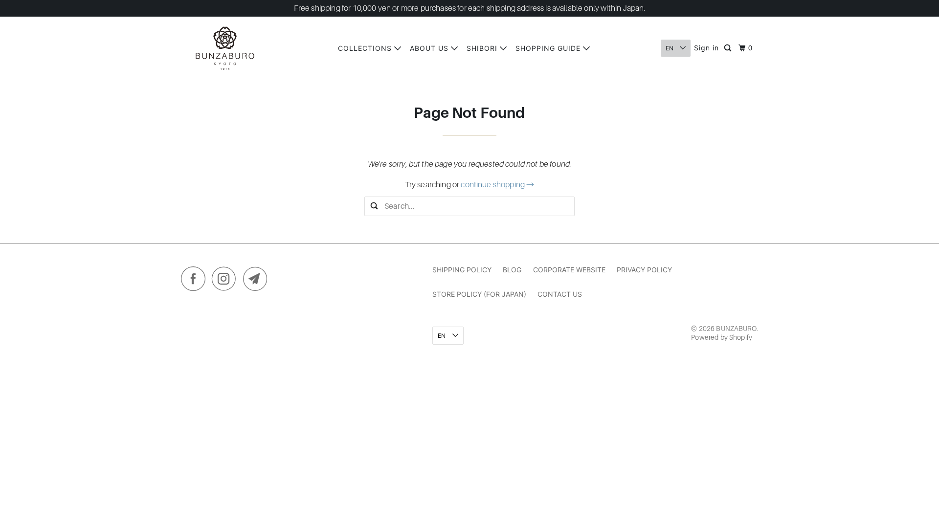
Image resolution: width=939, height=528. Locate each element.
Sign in (706, 48)
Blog (512, 269)
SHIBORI (483, 48)
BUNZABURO (736, 328)
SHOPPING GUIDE (549, 48)
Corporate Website (569, 269)
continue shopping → (497, 184)
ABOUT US (430, 48)
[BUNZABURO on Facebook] (195, 281)
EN (670, 48)
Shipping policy (462, 269)
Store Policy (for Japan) (479, 294)
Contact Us (559, 294)
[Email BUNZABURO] (257, 281)
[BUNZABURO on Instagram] (226, 281)
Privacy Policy (644, 269)
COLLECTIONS (366, 48)
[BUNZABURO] (225, 48)
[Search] (728, 48)
